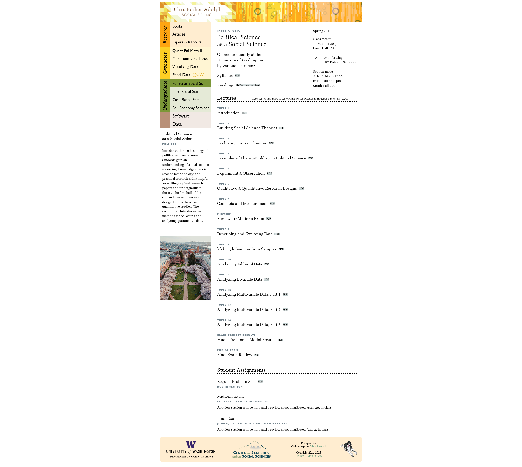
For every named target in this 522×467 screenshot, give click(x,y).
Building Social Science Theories (247, 128)
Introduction (229, 113)
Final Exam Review (235, 355)
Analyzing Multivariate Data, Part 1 (249, 295)
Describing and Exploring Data (245, 234)
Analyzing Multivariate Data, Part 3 (249, 325)
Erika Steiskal (318, 446)
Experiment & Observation (241, 174)
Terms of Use (314, 455)
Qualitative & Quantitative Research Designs (257, 189)
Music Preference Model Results (246, 340)
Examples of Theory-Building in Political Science (262, 158)
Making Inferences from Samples (247, 249)
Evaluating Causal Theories (242, 143)
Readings (226, 85)
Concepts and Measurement (243, 204)
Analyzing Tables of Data (240, 264)
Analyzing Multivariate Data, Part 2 (249, 310)
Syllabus (225, 76)
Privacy (299, 455)
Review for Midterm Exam (241, 219)
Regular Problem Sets (237, 382)
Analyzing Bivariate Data (240, 280)
